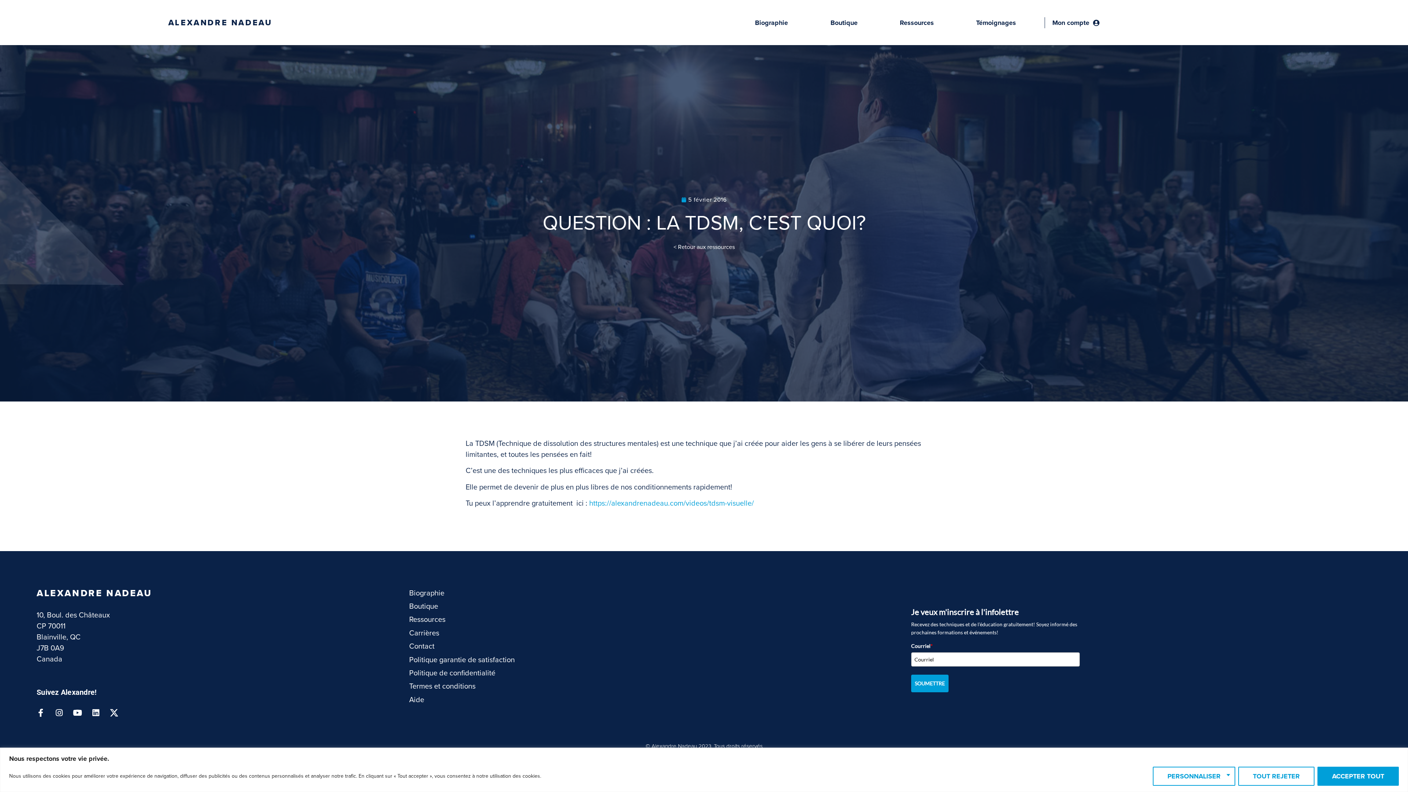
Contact (421, 646)
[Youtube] (77, 713)
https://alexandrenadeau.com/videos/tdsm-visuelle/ (671, 503)
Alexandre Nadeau (220, 22)
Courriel (922, 646)
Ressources (917, 23)
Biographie (771, 23)
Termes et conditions (442, 686)
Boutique (844, 23)
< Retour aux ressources (704, 247)
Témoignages (996, 23)
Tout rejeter (1276, 776)
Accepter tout (1358, 776)
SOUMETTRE (930, 683)
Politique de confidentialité (452, 673)
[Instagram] (59, 713)
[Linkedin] (96, 713)
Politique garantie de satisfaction (462, 660)
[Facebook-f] (41, 713)
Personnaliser (1194, 776)
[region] (704, 770)
